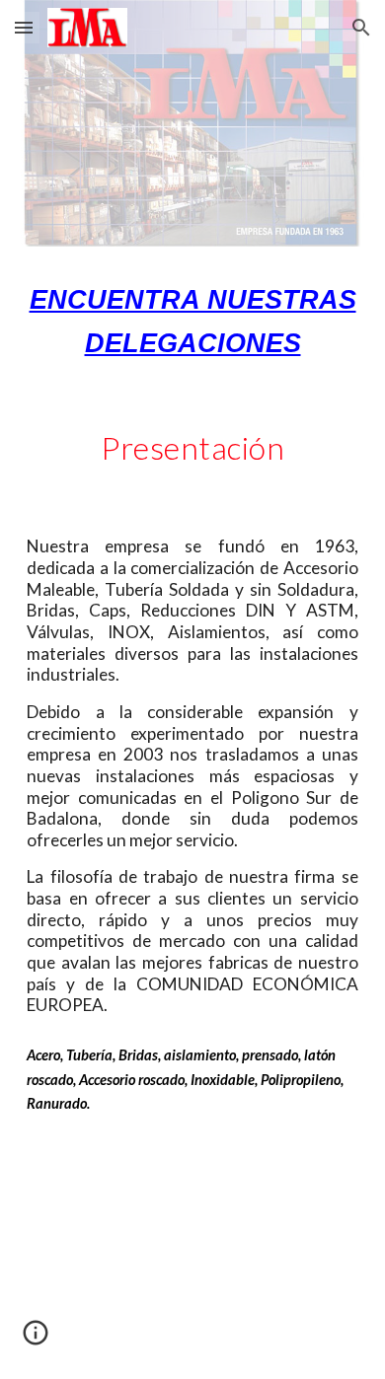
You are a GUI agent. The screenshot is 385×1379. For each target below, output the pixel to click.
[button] (23, 27)
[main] (192, 322)
